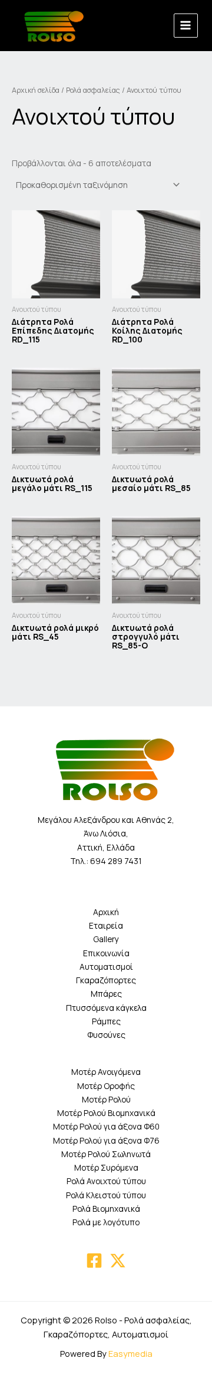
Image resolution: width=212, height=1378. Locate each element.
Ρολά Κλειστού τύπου (106, 1195)
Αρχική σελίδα (35, 90)
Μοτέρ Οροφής (106, 1085)
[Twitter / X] (118, 1260)
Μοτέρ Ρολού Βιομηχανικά (106, 1112)
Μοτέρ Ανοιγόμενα (106, 1071)
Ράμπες (106, 1021)
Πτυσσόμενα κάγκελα (106, 1007)
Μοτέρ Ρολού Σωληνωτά (106, 1153)
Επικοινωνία (106, 953)
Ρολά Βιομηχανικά (106, 1208)
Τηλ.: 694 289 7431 (106, 860)
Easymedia (130, 1353)
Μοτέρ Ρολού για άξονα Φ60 (106, 1126)
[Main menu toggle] (186, 26)
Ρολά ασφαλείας (93, 90)
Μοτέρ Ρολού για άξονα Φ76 (106, 1140)
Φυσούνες (106, 1034)
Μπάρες (106, 993)
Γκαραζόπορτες (106, 980)
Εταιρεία (106, 925)
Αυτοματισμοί (106, 966)
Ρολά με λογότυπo (106, 1222)
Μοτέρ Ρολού (106, 1099)
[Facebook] (94, 1260)
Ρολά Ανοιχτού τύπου (106, 1181)
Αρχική (106, 911)
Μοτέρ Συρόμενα (106, 1167)
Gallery (106, 939)
